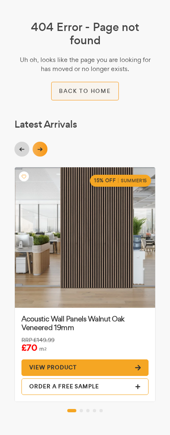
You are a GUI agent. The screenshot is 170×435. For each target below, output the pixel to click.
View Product (53, 367)
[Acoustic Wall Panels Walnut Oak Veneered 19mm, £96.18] (85, 237)
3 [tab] (88, 410)
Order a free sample (64, 386)
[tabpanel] (85, 284)
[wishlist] (24, 176)
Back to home (85, 91)
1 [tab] (71, 410)
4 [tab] (94, 410)
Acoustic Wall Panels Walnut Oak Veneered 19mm (73, 323)
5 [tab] (101, 410)
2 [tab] (81, 410)
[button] (21, 149)
